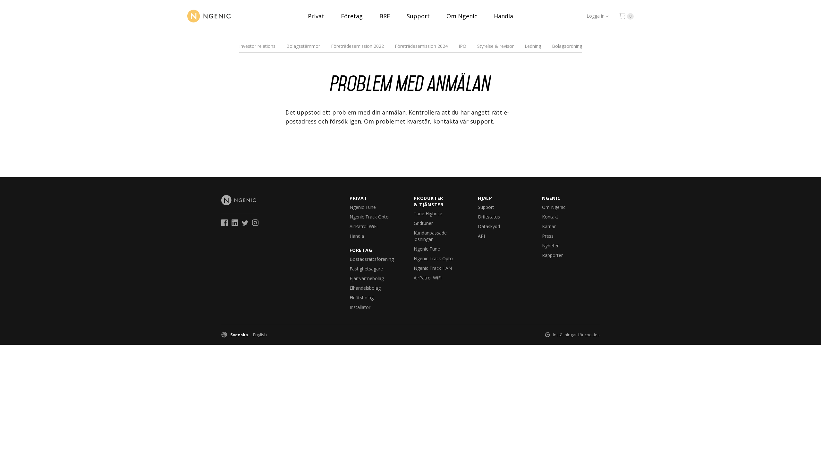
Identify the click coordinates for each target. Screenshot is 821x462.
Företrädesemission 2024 (421, 46)
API (481, 236)
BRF (384, 16)
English (260, 335)
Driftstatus (489, 217)
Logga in (596, 16)
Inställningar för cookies (576, 335)
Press (548, 236)
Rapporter (552, 255)
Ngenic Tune (363, 207)
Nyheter (550, 246)
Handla (503, 16)
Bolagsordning (567, 46)
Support (418, 16)
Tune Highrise (428, 213)
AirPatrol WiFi (363, 226)
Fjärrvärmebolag (367, 278)
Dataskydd (489, 226)
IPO (462, 46)
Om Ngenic (461, 16)
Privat (316, 16)
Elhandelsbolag (365, 288)
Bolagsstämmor (303, 46)
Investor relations (257, 46)
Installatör (360, 307)
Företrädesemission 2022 (357, 46)
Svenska (239, 335)
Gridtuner (423, 223)
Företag (352, 16)
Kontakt (550, 217)
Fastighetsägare (366, 269)
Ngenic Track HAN (433, 268)
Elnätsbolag (362, 298)
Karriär (549, 226)
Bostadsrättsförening (372, 259)
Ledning (533, 46)
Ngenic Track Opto (369, 217)
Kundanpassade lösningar (430, 236)
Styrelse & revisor (495, 46)
